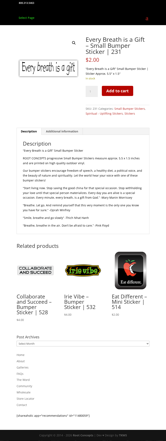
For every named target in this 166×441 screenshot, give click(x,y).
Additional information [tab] (62, 131)
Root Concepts (83, 435)
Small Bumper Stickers (129, 109)
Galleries (23, 367)
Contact (22, 405)
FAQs (20, 374)
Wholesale (24, 392)
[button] (74, 43)
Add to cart (117, 91)
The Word (23, 380)
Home (20, 355)
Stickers (130, 113)
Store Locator (25, 399)
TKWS (123, 435)
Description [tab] (29, 131)
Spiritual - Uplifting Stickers (104, 113)
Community (24, 386)
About (21, 361)
